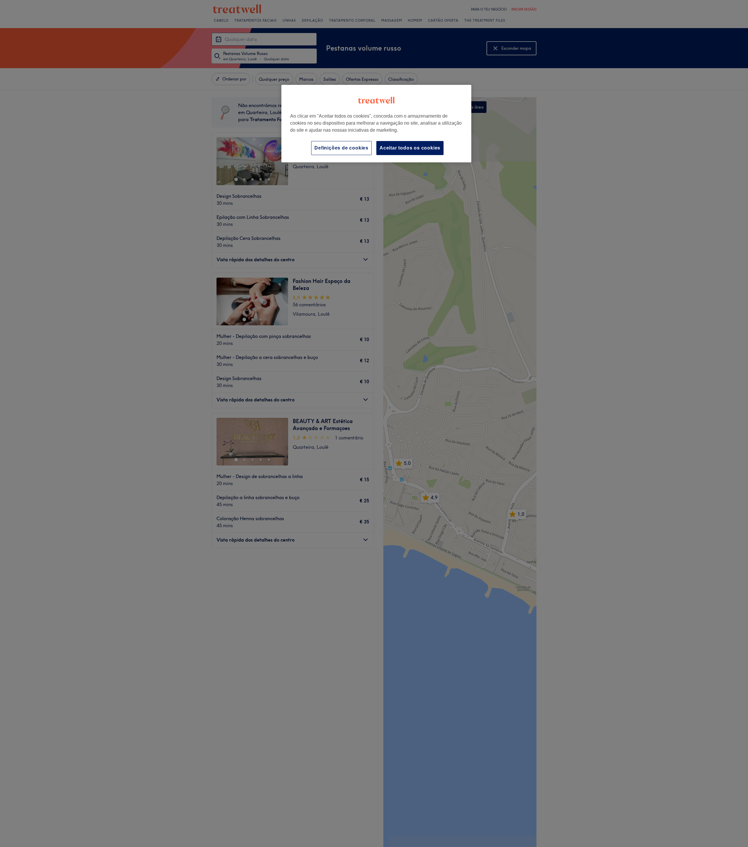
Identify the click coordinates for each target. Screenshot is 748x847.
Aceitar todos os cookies (410, 147)
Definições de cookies (341, 147)
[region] (376, 123)
